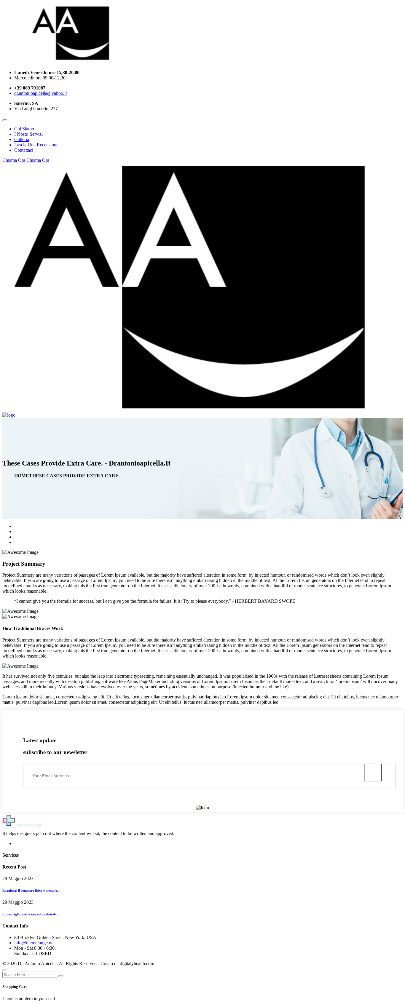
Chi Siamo (24, 128)
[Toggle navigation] (4, 120)
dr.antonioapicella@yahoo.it (40, 93)
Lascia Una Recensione (36, 144)
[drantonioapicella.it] (81, 62)
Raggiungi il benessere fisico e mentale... (31, 890)
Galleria (21, 139)
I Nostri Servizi (28, 134)
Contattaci (23, 150)
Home (21, 475)
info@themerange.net (34, 942)
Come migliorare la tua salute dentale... (30, 914)
